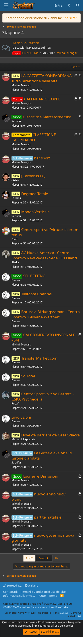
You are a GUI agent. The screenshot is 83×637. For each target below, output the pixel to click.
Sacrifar (16, 121)
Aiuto (42, 596)
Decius (16, 280)
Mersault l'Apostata (23, 439)
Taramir (16, 198)
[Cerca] (77, 5)
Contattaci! (10, 592)
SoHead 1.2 (13, 585)
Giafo (15, 239)
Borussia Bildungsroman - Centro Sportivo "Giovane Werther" (46, 314)
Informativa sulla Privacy (19, 596)
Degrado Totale (34, 193)
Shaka (15, 262)
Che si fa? (70, 18)
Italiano (33, 585)
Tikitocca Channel (36, 293)
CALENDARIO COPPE (42, 99)
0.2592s (64, 612)
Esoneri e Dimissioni (40, 476)
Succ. (42, 558)
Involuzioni (21, 417)
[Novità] (69, 5)
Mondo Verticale (35, 211)
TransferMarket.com (39, 358)
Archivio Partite (25, 42)
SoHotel (28, 376)
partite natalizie (48, 517)
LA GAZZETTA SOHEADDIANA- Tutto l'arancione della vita (42, 78)
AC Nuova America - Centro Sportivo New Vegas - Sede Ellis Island (44, 255)
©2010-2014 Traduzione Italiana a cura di (35, 607)
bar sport (42, 158)
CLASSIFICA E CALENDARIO (34, 137)
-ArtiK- (15, 180)
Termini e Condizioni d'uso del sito (43, 592)
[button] (79, 616)
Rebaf (15, 403)
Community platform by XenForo (38, 603)
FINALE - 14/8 (26, 53)
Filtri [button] (74, 67)
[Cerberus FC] (33, 175)
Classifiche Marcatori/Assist (47, 116)
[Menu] (6, 5)
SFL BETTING (34, 275)
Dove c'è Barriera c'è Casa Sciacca (50, 435)
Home (53, 596)
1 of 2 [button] (29, 558)
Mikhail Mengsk (67, 53)
